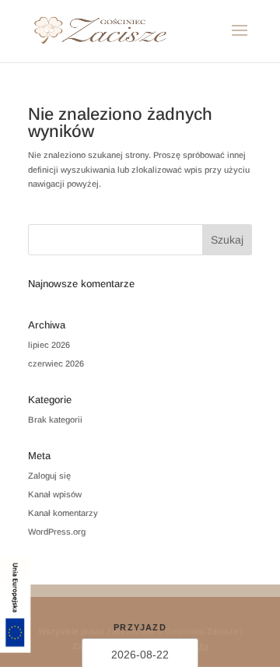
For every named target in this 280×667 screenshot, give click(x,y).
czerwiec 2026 (56, 363)
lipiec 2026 (49, 344)
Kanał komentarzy (63, 513)
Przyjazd (140, 627)
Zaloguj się (49, 475)
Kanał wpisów (55, 494)
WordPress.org (57, 531)
